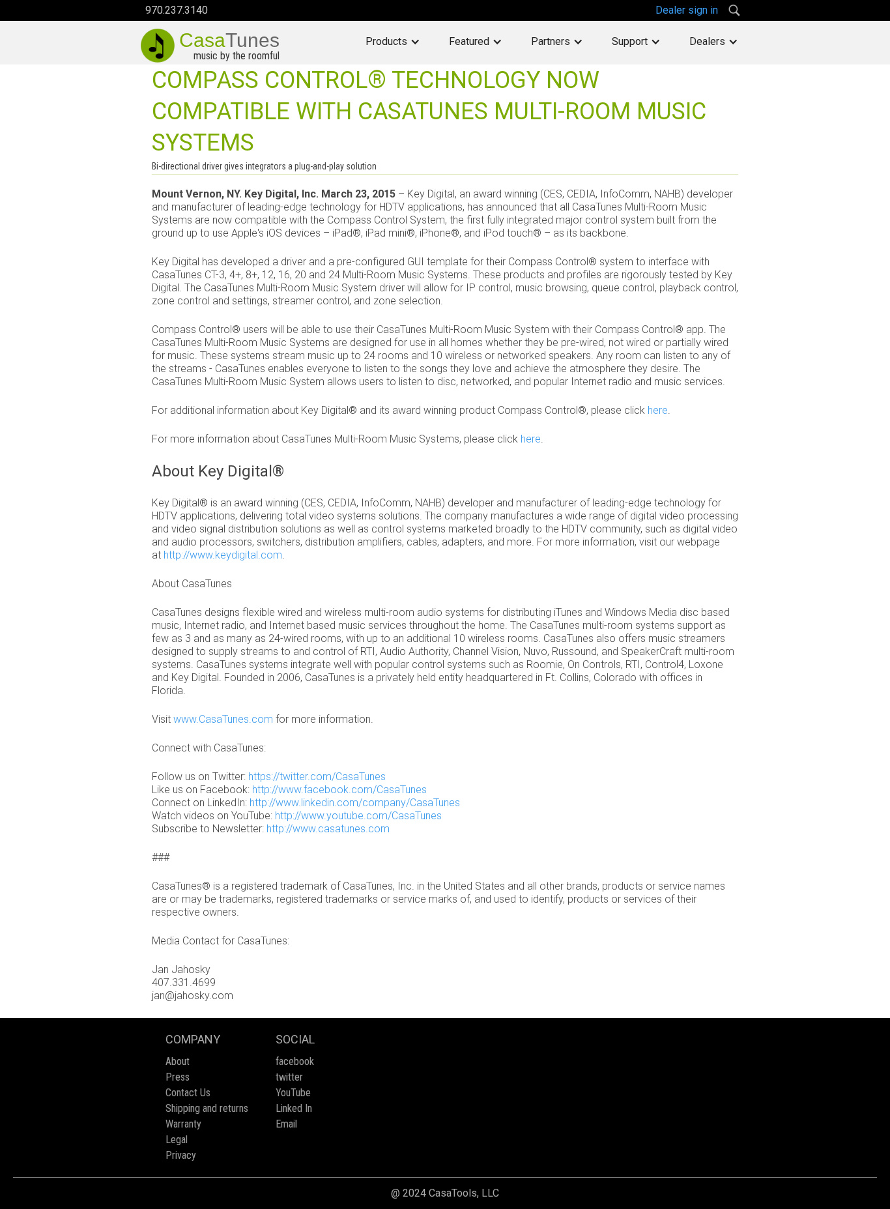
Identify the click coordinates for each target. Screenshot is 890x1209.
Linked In (294, 1108)
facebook (295, 1061)
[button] (392, 42)
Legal (176, 1139)
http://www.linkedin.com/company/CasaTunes (355, 802)
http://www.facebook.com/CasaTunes (339, 789)
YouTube (293, 1092)
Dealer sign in (686, 10)
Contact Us (187, 1092)
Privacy (180, 1155)
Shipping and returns (206, 1108)
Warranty (183, 1124)
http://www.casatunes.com (328, 829)
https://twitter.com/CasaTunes (317, 776)
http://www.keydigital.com (223, 555)
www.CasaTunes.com (223, 719)
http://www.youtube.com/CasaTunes (358, 815)
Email (286, 1124)
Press (177, 1077)
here (658, 410)
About (177, 1061)
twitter (289, 1077)
